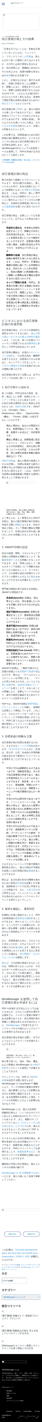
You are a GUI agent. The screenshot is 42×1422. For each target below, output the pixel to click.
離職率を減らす (21, 258)
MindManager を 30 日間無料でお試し (21, 1173)
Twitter (17, 1411)
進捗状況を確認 (23, 918)
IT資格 (20, 883)
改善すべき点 (13, 560)
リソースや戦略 (25, 746)
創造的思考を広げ (26, 1151)
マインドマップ (11, 1269)
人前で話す (32, 889)
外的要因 (17, 446)
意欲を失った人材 (22, 268)
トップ (3, 36)
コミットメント (27, 289)
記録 (19, 947)
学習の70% (11, 768)
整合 (33, 576)
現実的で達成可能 (29, 671)
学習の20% (11, 799)
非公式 (36, 771)
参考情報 (9, 1398)
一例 (37, 791)
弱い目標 (6, 685)
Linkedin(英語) (27, 1411)
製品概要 (9, 1391)
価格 (7, 1396)
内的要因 (35, 432)
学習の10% (11, 826)
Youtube (37, 1411)
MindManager (13, 1025)
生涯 (8, 75)
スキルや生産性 (9, 126)
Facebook (9, 1411)
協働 (8, 822)
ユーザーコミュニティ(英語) (15, 1400)
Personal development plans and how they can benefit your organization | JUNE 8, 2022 (20, 1253)
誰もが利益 (32, 190)
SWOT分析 (20, 406)
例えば (5, 963)
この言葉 (26, 56)
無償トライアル (11, 1393)
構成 (31, 870)
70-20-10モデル (16, 749)
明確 (17, 524)
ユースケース (9, 1267)
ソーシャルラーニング (22, 802)
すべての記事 (15, 1265)
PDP (19, 109)
